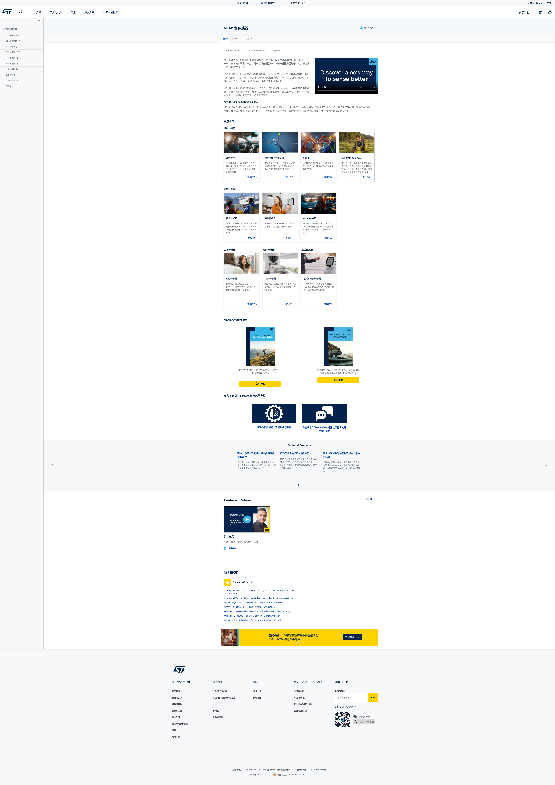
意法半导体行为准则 (303, 704)
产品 (38, 12)
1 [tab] (292, 642)
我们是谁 (176, 691)
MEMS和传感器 (10, 29)
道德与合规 (299, 691)
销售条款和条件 (283, 769)
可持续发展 (177, 704)
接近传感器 (12, 58)
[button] (20, 11)
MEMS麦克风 (13, 41)
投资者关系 (177, 697)
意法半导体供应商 (180, 724)
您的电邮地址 (340, 691)
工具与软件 (56, 12)
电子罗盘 (11, 75)
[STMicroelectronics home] (7, 11)
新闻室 (216, 710)
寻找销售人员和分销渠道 (224, 697)
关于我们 (524, 12)
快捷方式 (257, 691)
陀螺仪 (10, 86)
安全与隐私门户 (301, 710)
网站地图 (257, 697)
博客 (174, 730)
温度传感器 (12, 63)
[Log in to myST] (550, 12)
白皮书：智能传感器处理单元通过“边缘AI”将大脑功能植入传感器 (253, 620)
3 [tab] (303, 642)
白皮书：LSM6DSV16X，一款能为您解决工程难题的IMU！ (250, 607)
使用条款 (271, 769)
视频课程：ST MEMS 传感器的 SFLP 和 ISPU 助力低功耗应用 (252, 616)
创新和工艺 (177, 710)
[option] (234, 50)
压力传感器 (13, 52)
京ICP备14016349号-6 (259, 775)
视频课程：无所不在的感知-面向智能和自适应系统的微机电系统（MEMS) (257, 611)
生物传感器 (12, 69)
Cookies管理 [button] (320, 769)
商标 (294, 769)
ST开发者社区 (110, 12)
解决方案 (89, 12)
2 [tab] (298, 642)
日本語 (531, 3)
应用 (73, 12)
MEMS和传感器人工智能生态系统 (274, 427)
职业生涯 (176, 717)
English (539, 3)
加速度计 (11, 47)
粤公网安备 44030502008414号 (291, 775)
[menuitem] (21, 35)
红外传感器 (12, 80)
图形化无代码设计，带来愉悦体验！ (341, 453)
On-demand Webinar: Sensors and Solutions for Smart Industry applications (258, 598)
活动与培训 (218, 717)
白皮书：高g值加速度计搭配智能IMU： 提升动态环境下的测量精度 (254, 602)
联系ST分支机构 (220, 691)
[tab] (225, 39)
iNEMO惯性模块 (14, 35)
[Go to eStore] (540, 12)
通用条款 (176, 737)
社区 (215, 704)
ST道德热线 (299, 697)
